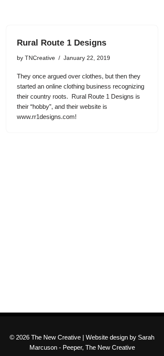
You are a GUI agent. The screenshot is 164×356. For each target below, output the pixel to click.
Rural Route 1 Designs (61, 42)
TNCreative (40, 58)
